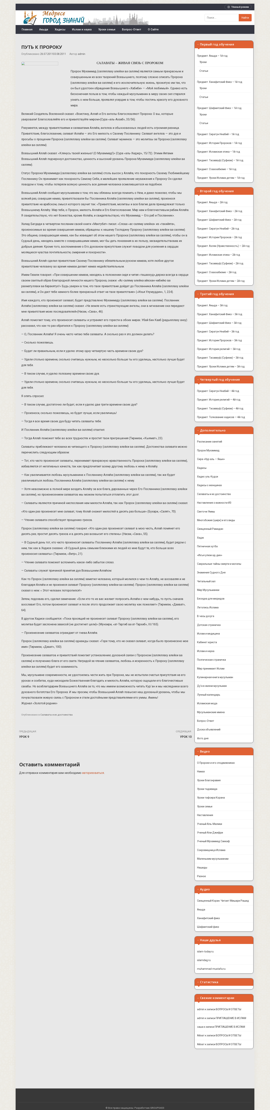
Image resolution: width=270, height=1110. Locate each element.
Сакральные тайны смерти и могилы (219, 563)
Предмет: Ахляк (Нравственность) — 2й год (223, 245)
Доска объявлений (208, 729)
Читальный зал (206, 581)
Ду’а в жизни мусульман (212, 685)
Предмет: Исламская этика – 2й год (218, 254)
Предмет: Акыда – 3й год (212, 305)
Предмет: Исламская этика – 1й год (218, 151)
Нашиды (202, 867)
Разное (201, 876)
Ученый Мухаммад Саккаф (213, 841)
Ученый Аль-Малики (209, 823)
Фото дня (202, 738)
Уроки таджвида (207, 788)
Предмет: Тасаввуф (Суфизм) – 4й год (220, 408)
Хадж (200, 537)
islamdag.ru (204, 960)
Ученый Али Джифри (210, 832)
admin (81, 54)
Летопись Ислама (208, 607)
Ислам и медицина (208, 633)
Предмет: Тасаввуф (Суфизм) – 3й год (220, 357)
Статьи (203, 70)
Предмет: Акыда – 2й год (212, 202)
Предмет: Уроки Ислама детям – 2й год (221, 280)
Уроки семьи (106, 29)
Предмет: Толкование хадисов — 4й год (221, 417)
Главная (27, 29)
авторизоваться (93, 773)
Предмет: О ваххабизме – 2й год (216, 272)
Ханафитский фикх (208, 918)
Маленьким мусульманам (212, 858)
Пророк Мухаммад (208, 450)
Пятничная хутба (207, 546)
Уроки (203, 62)
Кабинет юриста (207, 642)
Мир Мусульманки (208, 590)
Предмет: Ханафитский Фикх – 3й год (219, 314)
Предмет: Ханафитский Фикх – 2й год (219, 211)
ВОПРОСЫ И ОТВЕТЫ (228, 1009)
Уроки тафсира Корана (211, 797)
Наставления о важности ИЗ (214, 502)
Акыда (43, 29)
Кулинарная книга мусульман (215, 677)
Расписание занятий (209, 441)
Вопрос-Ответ (131, 29)
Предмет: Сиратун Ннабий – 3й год (218, 331)
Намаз (201, 771)
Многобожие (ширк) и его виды (216, 520)
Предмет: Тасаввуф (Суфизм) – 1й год (220, 160)
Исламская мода (207, 703)
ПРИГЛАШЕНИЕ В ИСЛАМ (231, 1018)
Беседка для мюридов (210, 598)
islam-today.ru (205, 951)
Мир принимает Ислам (210, 668)
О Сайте (153, 29)
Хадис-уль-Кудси (207, 476)
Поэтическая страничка (211, 659)
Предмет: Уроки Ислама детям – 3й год (221, 366)
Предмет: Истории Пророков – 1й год (219, 143)
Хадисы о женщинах (209, 485)
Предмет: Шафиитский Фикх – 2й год (219, 219)
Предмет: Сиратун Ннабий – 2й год (218, 228)
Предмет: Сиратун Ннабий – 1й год (218, 134)
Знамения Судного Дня (211, 572)
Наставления (205, 815)
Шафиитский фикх (208, 926)
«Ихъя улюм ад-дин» (209, 555)
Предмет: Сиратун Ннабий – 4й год (218, 391)
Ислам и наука (82, 29)
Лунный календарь (208, 694)
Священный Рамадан (210, 528)
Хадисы (60, 29)
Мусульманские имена (211, 712)
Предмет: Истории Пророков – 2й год (219, 237)
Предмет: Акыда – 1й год (212, 55)
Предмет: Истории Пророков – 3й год (219, 340)
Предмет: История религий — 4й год (218, 399)
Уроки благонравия (209, 780)
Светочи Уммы (206, 511)
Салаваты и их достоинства (56, 714)
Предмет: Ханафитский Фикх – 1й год (219, 81)
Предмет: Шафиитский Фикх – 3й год (219, 322)
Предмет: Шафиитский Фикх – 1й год (219, 108)
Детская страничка (209, 624)
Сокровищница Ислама (211, 850)
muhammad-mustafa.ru (211, 968)
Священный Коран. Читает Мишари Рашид (223, 900)
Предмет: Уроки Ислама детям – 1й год (221, 177)
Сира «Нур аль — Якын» (211, 459)
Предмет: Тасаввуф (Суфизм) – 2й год (220, 263)
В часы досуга (205, 616)
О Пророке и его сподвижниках (216, 762)
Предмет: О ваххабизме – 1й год (216, 169)
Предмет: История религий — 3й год (218, 349)
